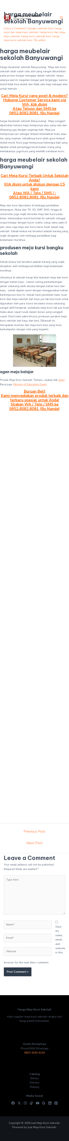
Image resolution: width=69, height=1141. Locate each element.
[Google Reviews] (43, 1103)
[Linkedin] (50, 1103)
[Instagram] (25, 1103)
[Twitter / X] (19, 1103)
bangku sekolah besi (40, 28)
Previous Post (34, 831)
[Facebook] (13, 1103)
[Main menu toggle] (61, 18)
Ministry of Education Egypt (30, 384)
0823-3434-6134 (34, 1053)
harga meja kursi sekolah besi (31, 38)
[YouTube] (37, 1103)
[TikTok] (31, 1103)
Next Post (34, 843)
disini (61, 380)
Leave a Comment (15, 28)
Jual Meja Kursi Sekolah (27, 15)
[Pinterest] (56, 1103)
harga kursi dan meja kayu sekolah (33, 30)
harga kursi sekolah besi (36, 36)
